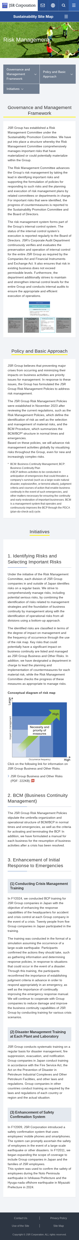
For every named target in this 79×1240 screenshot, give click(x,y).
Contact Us (20, 1218)
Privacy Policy (58, 1218)
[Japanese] (53, 5)
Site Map (58, 1225)
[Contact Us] (43, 5)
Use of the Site (20, 1225)
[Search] (64, 5)
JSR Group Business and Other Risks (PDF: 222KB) (37, 778)
